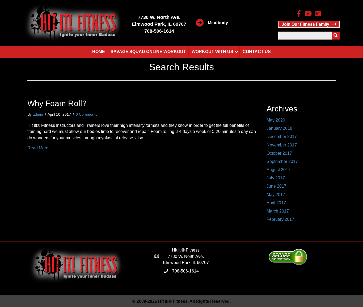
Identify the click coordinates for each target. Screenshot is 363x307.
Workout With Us (212, 51)
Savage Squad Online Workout (148, 51)
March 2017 (278, 211)
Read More (37, 148)
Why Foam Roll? (57, 103)
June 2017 (276, 186)
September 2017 (282, 161)
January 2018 (279, 128)
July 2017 (276, 178)
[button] (309, 24)
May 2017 (276, 194)
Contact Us (257, 51)
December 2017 (282, 136)
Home (98, 51)
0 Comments (86, 114)
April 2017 (276, 203)
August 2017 (278, 169)
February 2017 (280, 219)
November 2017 (282, 145)
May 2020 (276, 120)
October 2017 (279, 153)
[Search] (336, 36)
